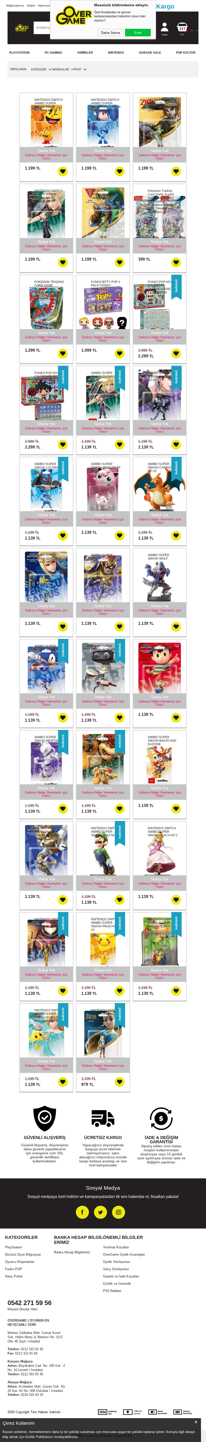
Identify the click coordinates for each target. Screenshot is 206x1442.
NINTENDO (116, 52)
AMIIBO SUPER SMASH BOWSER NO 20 (106, 740)
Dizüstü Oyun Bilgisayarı (23, 1254)
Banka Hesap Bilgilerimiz (72, 1252)
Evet (137, 33)
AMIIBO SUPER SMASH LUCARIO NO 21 (49, 467)
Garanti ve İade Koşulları (121, 1276)
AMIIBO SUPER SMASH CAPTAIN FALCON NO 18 (103, 558)
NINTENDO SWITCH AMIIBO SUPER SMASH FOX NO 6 (48, 831)
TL (182, 35)
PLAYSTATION (19, 52)
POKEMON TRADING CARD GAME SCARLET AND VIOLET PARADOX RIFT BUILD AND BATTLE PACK (49, 290)
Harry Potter (14, 1276)
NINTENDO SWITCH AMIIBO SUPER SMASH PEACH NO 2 (163, 831)
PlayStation (13, 1247)
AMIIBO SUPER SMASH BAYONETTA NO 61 (162, 376)
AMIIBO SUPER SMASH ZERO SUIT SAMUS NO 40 (48, 558)
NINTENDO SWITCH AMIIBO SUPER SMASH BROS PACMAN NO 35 (48, 105)
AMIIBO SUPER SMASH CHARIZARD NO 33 (162, 467)
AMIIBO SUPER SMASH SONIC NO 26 (47, 649)
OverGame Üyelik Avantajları (124, 1254)
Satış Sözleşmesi (116, 1269)
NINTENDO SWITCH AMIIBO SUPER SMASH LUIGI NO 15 (105, 831)
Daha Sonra (110, 33)
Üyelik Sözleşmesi (116, 1262)
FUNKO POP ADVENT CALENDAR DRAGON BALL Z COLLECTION (49, 378)
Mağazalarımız (15, 5)
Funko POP (13, 1269)
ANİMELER (85, 52)
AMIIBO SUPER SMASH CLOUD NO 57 (105, 376)
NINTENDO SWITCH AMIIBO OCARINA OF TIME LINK (105, 194)
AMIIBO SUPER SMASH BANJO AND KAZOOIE (162, 740)
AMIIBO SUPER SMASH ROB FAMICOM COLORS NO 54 (104, 651)
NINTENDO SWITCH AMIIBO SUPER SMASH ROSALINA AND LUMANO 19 (48, 1016)
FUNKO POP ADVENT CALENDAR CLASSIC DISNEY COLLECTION (163, 287)
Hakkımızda (45, 5)
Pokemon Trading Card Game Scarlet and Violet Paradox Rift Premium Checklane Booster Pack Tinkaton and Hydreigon (161, 201)
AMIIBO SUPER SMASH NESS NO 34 (162, 647)
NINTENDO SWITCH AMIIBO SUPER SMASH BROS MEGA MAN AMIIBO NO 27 (105, 105)
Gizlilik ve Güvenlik (117, 1283)
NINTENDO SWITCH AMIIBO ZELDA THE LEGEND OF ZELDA (105, 1014)
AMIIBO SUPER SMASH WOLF (158, 556)
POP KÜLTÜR (185, 52)
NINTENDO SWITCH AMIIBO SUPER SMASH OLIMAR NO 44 (162, 925)
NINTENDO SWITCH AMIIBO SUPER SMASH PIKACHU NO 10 (106, 925)
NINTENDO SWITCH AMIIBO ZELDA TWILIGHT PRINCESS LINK (163, 105)
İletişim (31, 5)
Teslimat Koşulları (116, 1247)
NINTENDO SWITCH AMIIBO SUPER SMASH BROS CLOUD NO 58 (48, 196)
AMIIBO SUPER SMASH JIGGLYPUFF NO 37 (106, 467)
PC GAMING (53, 52)
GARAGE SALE (150, 52)
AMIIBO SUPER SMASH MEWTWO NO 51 (47, 740)
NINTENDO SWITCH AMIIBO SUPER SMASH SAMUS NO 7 (49, 923)
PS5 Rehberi (112, 1291)
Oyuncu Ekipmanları (20, 1262)
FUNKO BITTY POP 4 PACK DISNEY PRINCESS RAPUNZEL (105, 287)
